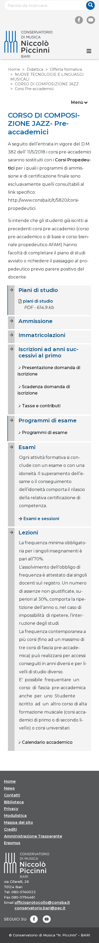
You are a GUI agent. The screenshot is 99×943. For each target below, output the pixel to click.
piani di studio (38, 301)
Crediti (10, 829)
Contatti (12, 795)
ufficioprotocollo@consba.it (42, 902)
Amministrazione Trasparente (33, 836)
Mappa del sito (18, 822)
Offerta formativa (66, 69)
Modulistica (15, 815)
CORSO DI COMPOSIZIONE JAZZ (47, 84)
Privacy (11, 808)
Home (14, 69)
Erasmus (12, 842)
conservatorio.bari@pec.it (40, 908)
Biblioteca (14, 802)
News (9, 788)
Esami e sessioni (41, 518)
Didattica (35, 69)
